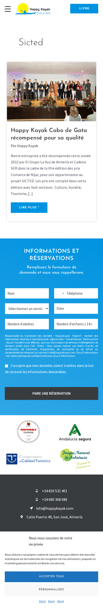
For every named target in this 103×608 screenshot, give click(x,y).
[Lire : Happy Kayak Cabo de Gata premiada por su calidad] (51, 91)
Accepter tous (51, 576)
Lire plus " (30, 205)
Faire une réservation (51, 393)
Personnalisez (51, 589)
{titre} (42, 601)
